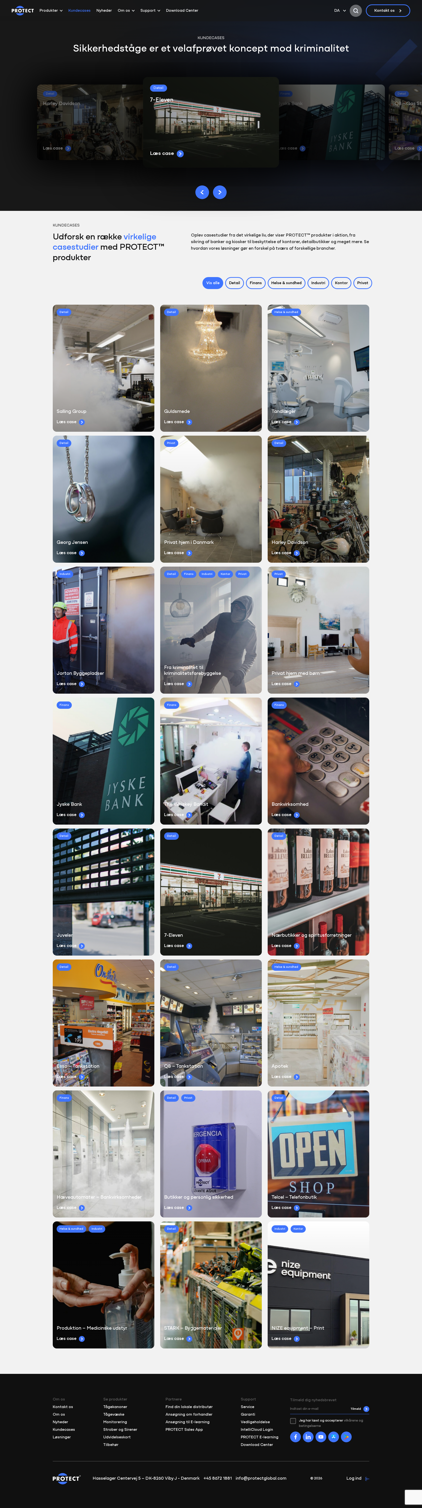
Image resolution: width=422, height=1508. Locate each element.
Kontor (341, 283)
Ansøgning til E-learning (188, 1422)
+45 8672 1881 (217, 1478)
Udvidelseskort (117, 1437)
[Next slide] (220, 192)
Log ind (353, 1478)
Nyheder (104, 11)
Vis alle (213, 283)
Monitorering (115, 1422)
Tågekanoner (115, 1407)
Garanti (248, 1415)
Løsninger (62, 1437)
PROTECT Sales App (184, 1430)
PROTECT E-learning (259, 1437)
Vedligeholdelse (255, 1422)
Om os (124, 11)
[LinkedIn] (308, 1437)
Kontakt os (384, 11)
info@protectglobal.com (261, 1478)
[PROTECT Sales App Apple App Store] (333, 1437)
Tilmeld (356, 1409)
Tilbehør (110, 1445)
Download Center (182, 11)
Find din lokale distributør (189, 1407)
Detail (234, 283)
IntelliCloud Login (257, 1430)
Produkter (49, 11)
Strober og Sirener (120, 1430)
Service (247, 1407)
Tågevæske (113, 1415)
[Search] (356, 11)
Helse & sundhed (286, 283)
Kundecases (79, 11)
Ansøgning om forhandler (189, 1415)
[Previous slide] (202, 192)
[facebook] (295, 1437)
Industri (318, 283)
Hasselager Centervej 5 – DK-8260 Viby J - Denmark (146, 1478)
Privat (362, 283)
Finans (256, 283)
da (337, 11)
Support (148, 11)
